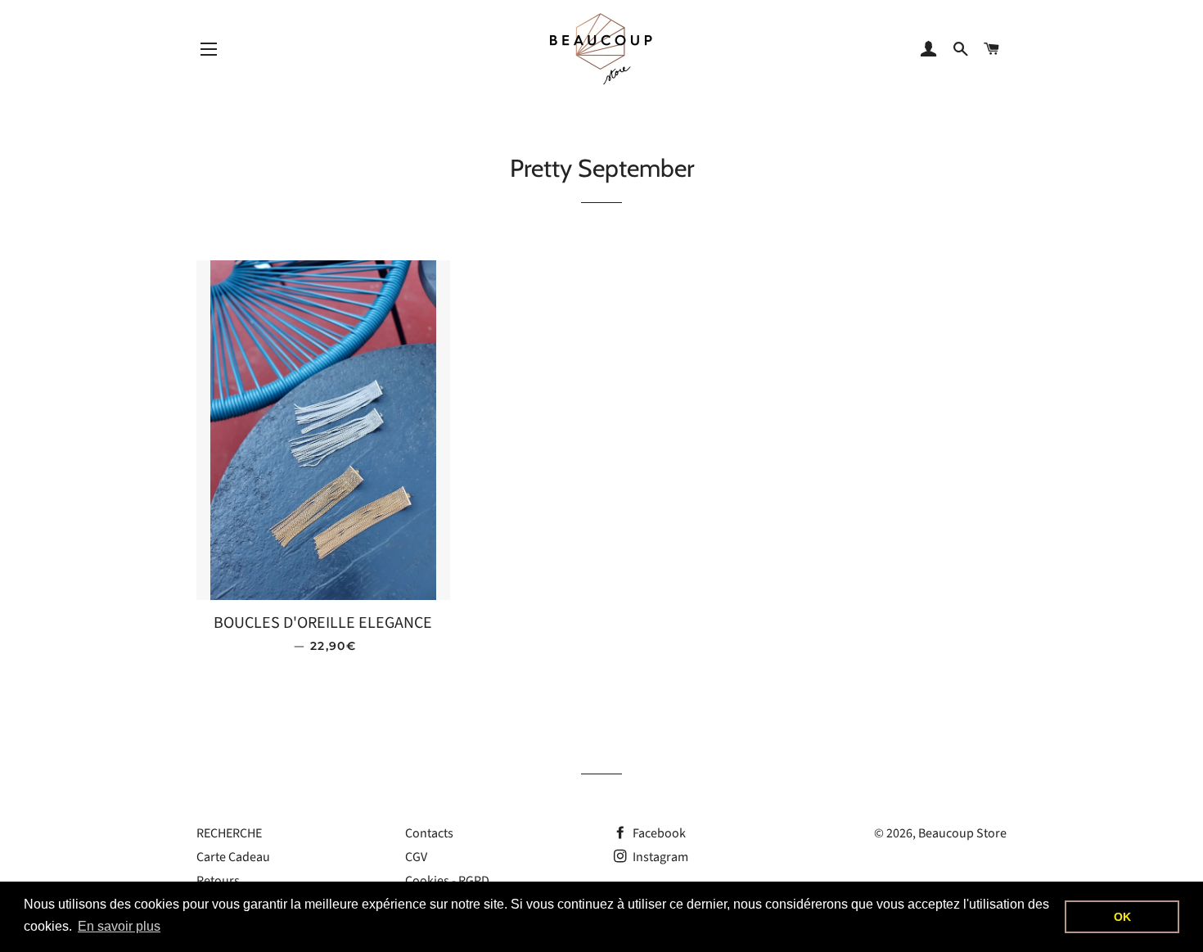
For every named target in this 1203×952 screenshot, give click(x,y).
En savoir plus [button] (119, 926)
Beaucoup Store (962, 833)
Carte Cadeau (233, 857)
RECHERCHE (229, 833)
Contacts (429, 833)
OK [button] (1122, 916)
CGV (416, 857)
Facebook (658, 833)
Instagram (659, 857)
